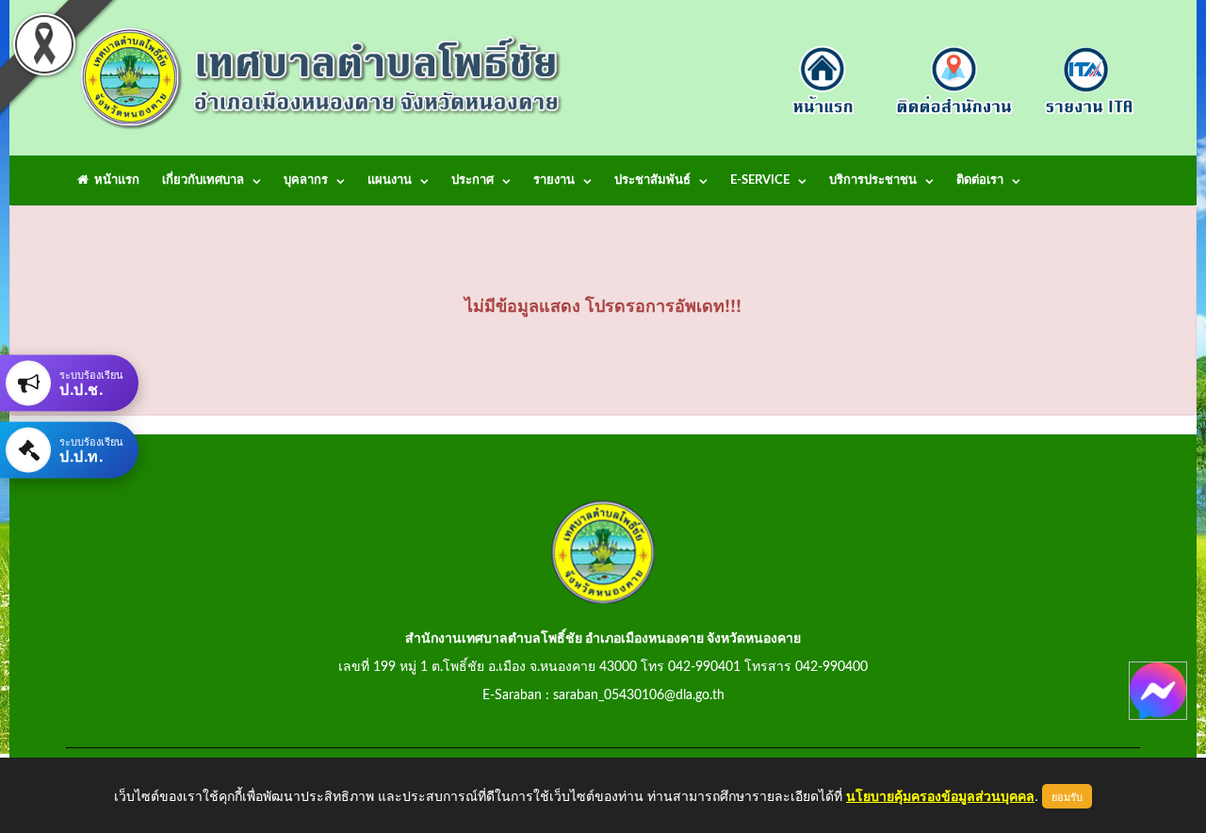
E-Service (760, 180)
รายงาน (554, 180)
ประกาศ (472, 180)
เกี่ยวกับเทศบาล (203, 180)
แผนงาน (389, 180)
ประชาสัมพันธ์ (652, 180)
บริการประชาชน (873, 180)
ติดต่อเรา (979, 180)
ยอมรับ (1067, 796)
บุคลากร (306, 180)
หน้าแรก (114, 180)
